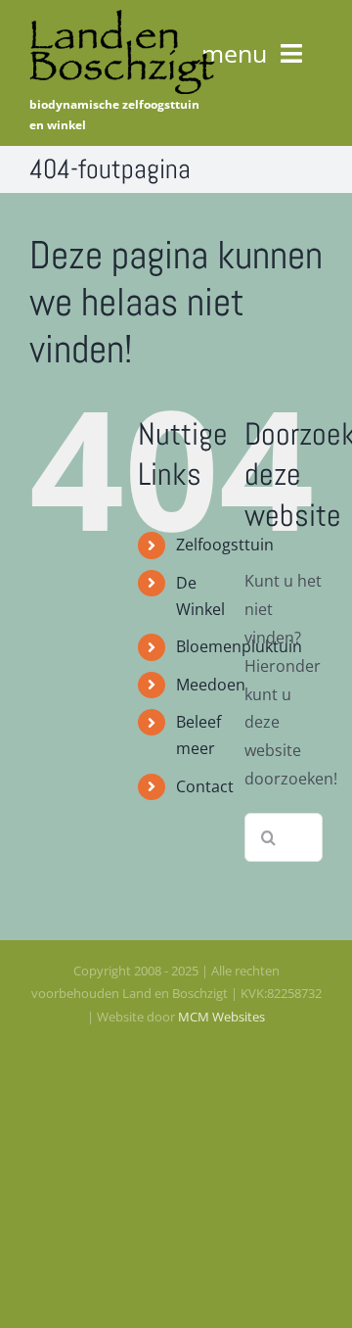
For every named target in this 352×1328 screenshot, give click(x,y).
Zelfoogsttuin (225, 544)
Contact (205, 786)
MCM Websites (221, 1016)
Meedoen (210, 684)
